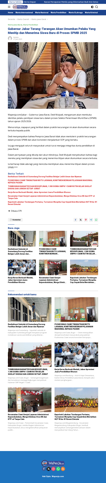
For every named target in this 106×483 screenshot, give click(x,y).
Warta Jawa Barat (15, 25)
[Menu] (9, 7)
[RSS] (63, 469)
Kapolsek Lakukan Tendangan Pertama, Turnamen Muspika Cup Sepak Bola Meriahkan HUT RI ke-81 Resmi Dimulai (52, 203)
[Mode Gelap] (92, 7)
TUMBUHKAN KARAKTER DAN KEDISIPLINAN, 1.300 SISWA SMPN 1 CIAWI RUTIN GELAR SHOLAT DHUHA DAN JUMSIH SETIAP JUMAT (50, 187)
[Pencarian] (96, 7)
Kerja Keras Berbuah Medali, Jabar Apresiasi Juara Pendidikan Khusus (39, 192)
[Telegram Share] (91, 220)
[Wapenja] (20, 7)
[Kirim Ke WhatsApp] (96, 220)
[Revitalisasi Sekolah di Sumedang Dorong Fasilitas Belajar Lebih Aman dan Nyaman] (22, 239)
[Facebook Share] (75, 220)
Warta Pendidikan (30, 25)
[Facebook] (44, 469)
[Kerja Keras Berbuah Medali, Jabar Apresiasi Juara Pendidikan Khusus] (22, 267)
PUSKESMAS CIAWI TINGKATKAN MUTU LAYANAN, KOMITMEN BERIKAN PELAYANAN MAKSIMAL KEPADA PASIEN (50, 181)
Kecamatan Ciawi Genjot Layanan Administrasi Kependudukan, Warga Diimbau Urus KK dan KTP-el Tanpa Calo (51, 197)
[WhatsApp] (58, 469)
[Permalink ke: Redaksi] (10, 38)
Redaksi (16, 37)
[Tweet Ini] (81, 220)
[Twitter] (49, 469)
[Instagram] (53, 469)
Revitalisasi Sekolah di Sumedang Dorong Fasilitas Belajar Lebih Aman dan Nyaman (45, 177)
